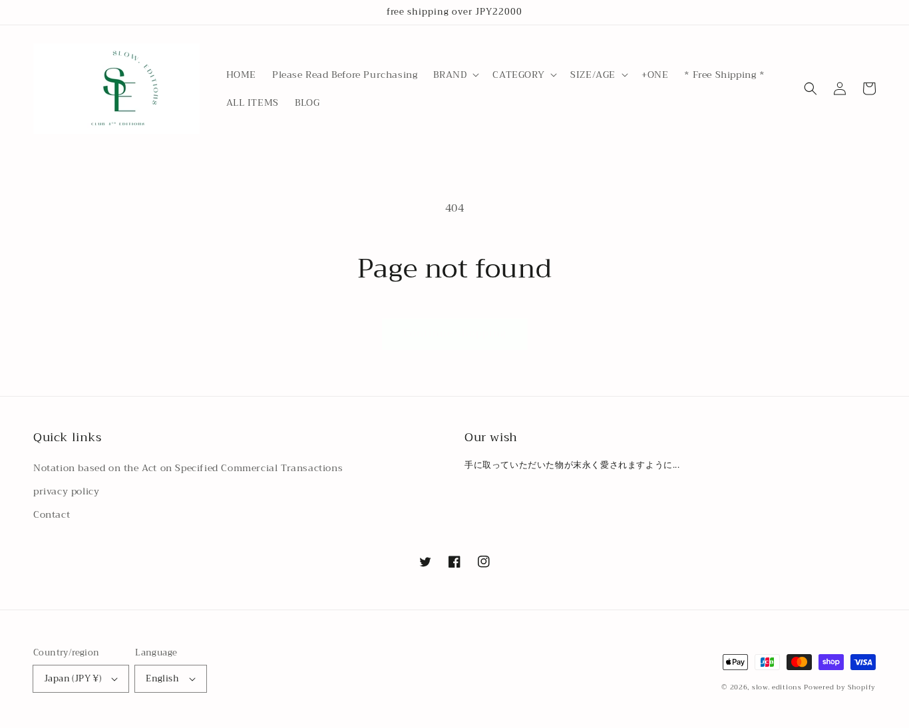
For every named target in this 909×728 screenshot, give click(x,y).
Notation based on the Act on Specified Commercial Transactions (188, 468)
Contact (51, 514)
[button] (454, 75)
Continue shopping (454, 333)
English (162, 678)
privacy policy (66, 491)
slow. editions (777, 687)
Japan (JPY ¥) (72, 678)
